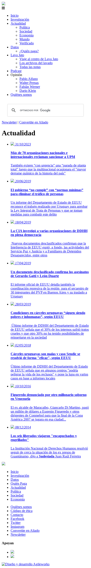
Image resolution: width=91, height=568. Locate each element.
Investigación (20, 19)
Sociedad (25, 31)
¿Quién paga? (29, 51)
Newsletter (9, 122)
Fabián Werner (29, 87)
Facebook (17, 519)
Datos (15, 47)
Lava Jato (17, 55)
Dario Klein (27, 91)
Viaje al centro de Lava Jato (38, 59)
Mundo (24, 39)
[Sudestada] (3, 4)
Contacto (17, 515)
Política (24, 27)
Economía (26, 35)
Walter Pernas (29, 83)
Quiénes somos (21, 94)
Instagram (17, 526)
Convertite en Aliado (33, 122)
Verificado (26, 43)
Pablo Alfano (28, 79)
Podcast (16, 71)
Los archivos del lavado (36, 63)
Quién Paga (19, 483)
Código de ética (21, 511)
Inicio (15, 15)
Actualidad (18, 23)
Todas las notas (30, 67)
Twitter (16, 522)
